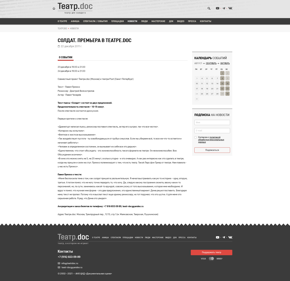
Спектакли (116, 238)
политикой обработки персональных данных (211, 139)
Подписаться (212, 150)
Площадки (117, 21)
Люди (144, 21)
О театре (62, 21)
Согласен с (211, 139)
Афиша (75, 21)
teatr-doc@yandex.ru (71, 267)
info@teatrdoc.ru (69, 263)
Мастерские (158, 21)
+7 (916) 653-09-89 (69, 257)
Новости (132, 21)
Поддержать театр (211, 252)
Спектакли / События (95, 21)
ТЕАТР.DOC (62, 28)
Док (171, 21)
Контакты (205, 21)
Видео (180, 21)
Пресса (192, 21)
